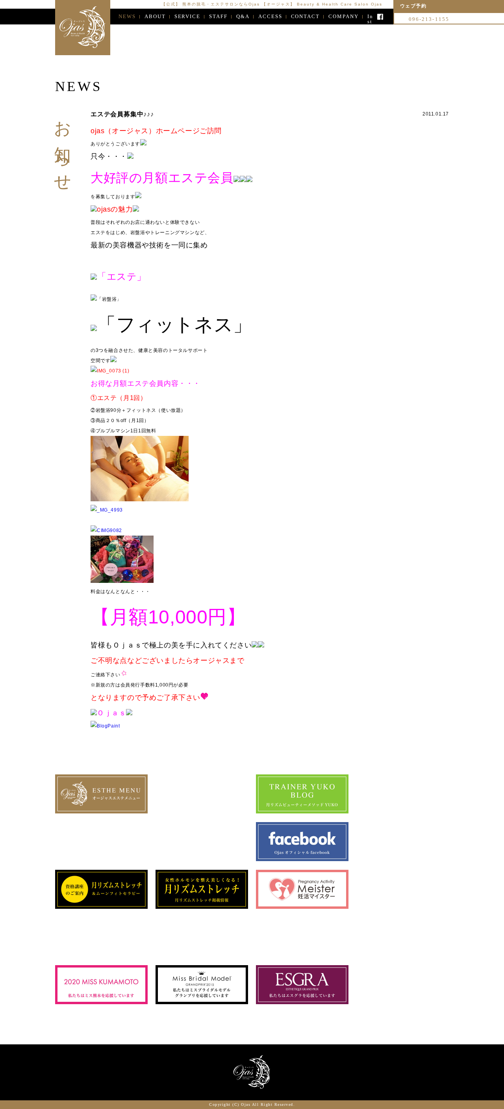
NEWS (127, 16)
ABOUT (155, 16)
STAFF (218, 16)
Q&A (243, 16)
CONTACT (305, 16)
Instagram (370, 17)
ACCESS (270, 16)
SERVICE (187, 16)
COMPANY (343, 16)
